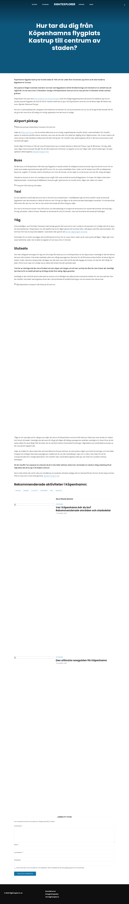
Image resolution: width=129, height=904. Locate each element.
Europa (34, 4)
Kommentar (18, 826)
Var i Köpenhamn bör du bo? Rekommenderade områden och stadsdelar (83, 509)
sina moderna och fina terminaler (46, 99)
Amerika (81, 4)
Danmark (26, 490)
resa (51, 490)
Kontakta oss (50, 891)
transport (58, 490)
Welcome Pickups (27, 132)
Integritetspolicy (51, 894)
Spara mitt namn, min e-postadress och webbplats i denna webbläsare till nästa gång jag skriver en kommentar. (50, 868)
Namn (16, 845)
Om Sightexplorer (52, 897)
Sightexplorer (64, 4)
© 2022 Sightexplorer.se (13, 893)
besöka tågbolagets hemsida (76, 232)
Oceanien (45, 4)
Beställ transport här (41, 152)
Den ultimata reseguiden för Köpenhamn (81, 660)
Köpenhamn (43, 490)
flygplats (34, 490)
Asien (91, 4)
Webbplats (17, 860)
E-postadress (18, 852)
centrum (18, 490)
